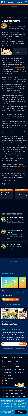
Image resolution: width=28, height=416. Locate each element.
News (16, 394)
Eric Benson (20, 29)
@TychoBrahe (20, 370)
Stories (12, 396)
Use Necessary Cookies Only (7, 412)
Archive (18, 396)
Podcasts (5, 396)
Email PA (6, 384)
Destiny (21, 249)
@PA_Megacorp (8, 367)
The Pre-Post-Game (15, 245)
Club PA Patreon (8, 378)
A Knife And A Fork (15, 218)
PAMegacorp (7, 372)
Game (8, 251)
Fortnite (11, 26)
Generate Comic (12, 299)
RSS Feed (6, 381)
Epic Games (12, 29)
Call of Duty (16, 249)
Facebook (16, 236)
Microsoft (21, 236)
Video (21, 394)
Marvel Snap (14, 222)
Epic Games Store (11, 224)
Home (6, 394)
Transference (11, 20)
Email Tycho (19, 372)
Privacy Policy (17, 350)
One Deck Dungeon (20, 26)
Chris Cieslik (13, 171)
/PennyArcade (7, 361)
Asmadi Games (20, 167)
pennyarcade (7, 370)
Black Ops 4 (9, 249)
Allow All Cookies (20, 412)
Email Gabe (19, 364)
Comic (11, 394)
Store (23, 396)
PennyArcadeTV (8, 364)
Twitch (8, 238)
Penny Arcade (7, 375)
